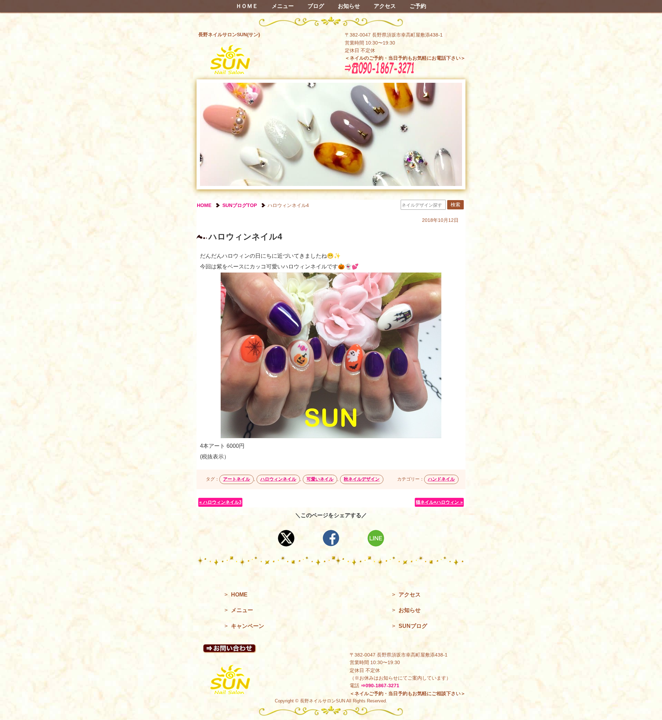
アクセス (385, 6)
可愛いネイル (320, 479)
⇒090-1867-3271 (380, 685)
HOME (204, 205)
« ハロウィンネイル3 (220, 502)
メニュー (283, 6)
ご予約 (418, 6)
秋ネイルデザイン (362, 479)
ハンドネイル (441, 479)
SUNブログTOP (239, 205)
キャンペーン (247, 626)
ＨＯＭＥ (247, 6)
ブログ (316, 6)
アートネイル (236, 479)
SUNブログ (413, 626)
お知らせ (349, 6)
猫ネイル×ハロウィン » (439, 502)
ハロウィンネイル (278, 479)
